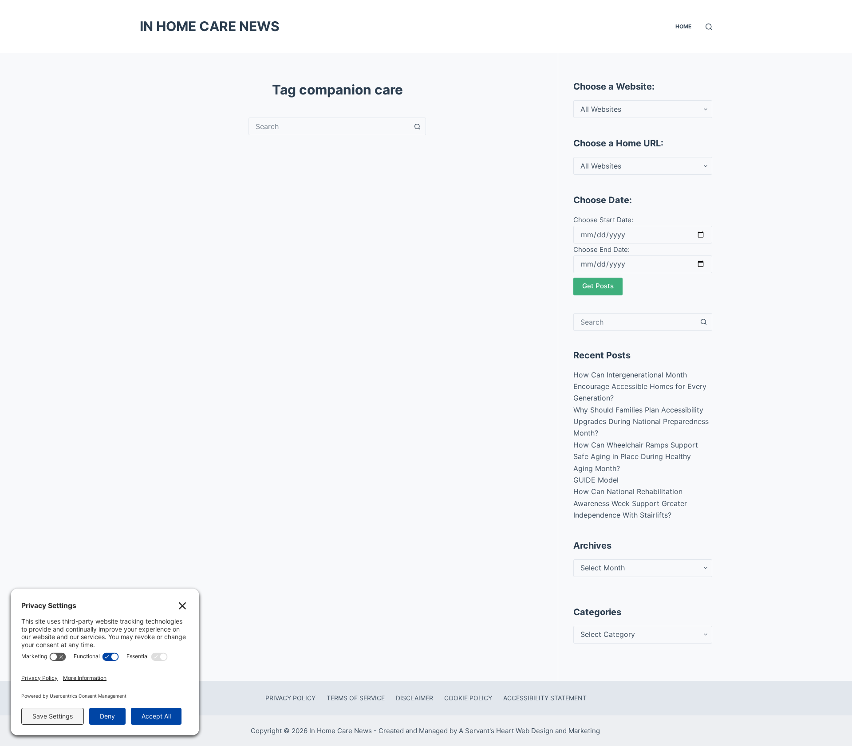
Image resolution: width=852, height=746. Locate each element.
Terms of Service (356, 698)
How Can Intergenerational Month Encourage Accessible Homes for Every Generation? (639, 386)
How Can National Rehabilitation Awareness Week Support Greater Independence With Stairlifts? (630, 503)
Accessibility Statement (545, 698)
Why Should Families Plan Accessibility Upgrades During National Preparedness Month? (641, 421)
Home (683, 26)
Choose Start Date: (603, 220)
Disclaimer (414, 698)
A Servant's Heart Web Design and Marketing (530, 730)
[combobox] (329, 126)
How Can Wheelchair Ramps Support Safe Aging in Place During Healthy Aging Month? (635, 456)
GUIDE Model (596, 479)
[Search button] (417, 126)
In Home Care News (210, 26)
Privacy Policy (290, 698)
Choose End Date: (601, 249)
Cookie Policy (468, 698)
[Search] (709, 27)
